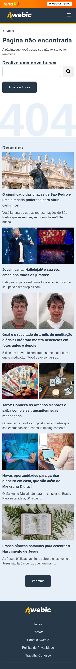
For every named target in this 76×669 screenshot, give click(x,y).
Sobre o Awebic (38, 640)
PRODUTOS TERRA (59, 4)
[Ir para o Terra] (11, 4)
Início (38, 624)
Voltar (9, 31)
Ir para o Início (19, 87)
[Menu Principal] (69, 16)
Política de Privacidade (38, 647)
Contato (38, 632)
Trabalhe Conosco (38, 655)
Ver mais (38, 581)
